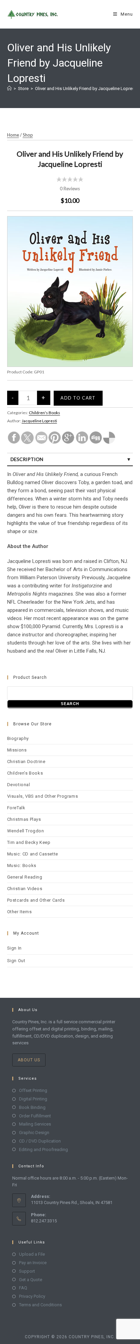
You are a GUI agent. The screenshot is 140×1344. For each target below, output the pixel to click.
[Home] (9, 88)
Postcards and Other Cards (36, 900)
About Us (29, 1060)
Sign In (14, 948)
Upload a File (32, 1254)
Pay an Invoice (33, 1262)
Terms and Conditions (40, 1304)
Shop (28, 135)
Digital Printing (33, 1098)
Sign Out (16, 960)
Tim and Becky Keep (29, 842)
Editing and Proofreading (43, 1149)
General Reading (24, 877)
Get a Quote (30, 1279)
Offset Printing (33, 1090)
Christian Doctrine (26, 761)
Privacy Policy (32, 1296)
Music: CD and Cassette (32, 853)
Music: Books (21, 865)
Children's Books (44, 412)
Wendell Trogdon (25, 830)
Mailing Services (35, 1124)
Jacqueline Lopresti (39, 420)
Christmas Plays (24, 819)
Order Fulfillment (35, 1115)
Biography (18, 738)
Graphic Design (34, 1132)
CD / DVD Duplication (40, 1141)
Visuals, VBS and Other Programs (42, 796)
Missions (17, 750)
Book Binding (32, 1107)
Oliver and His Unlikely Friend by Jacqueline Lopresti (86, 88)
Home (13, 135)
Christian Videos (24, 888)
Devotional (18, 784)
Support (27, 1271)
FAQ (23, 1287)
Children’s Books (25, 773)
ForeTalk (16, 807)
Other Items (19, 911)
